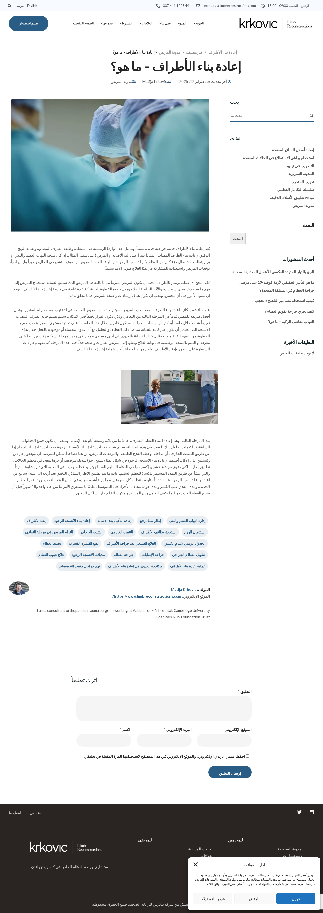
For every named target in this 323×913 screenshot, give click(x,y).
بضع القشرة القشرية (84, 543)
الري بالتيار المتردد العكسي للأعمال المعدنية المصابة (273, 271)
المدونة (181, 23)
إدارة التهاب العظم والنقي (187, 520)
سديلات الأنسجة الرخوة (89, 554)
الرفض (254, 898)
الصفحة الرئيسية (83, 23)
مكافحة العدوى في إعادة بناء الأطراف (135, 566)
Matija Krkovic (154, 81)
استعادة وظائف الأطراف (158, 532)
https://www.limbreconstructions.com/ (146, 596)
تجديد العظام (52, 543)
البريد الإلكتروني (178, 729)
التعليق (245, 691)
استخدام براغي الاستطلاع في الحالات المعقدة (278, 157)
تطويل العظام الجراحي (188, 554)
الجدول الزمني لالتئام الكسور (184, 543)
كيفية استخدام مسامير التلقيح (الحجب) (283, 300)
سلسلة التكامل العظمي (295, 189)
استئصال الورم (194, 532)
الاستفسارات (293, 855)
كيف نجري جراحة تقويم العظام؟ (289, 311)
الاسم (125, 729)
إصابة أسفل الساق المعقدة (293, 149)
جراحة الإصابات (153, 554)
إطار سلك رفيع (150, 520)
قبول (296, 898)
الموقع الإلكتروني (238, 729)
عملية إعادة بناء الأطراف (187, 566)
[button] (195, 864)
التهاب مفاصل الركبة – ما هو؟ (291, 321)
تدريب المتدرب (302, 181)
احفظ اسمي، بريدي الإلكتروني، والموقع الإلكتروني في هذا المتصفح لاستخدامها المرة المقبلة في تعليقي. (164, 756)
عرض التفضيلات (212, 898)
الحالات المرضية (201, 849)
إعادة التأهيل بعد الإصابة (114, 520)
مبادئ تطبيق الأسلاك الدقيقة (292, 197)
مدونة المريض (121, 81)
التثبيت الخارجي (121, 532)
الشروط (127, 23)
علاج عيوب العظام (51, 554)
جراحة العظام (124, 554)
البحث (308, 225)
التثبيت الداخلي (91, 532)
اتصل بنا (166, 23)
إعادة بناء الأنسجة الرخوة (72, 520)
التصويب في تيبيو (300, 165)
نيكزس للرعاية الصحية (146, 904)
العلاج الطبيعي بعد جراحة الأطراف (131, 543)
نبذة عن (108, 23)
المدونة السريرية (301, 173)
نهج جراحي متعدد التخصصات (79, 566)
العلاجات (147, 23)
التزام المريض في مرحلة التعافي (49, 532)
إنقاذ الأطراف (36, 520)
